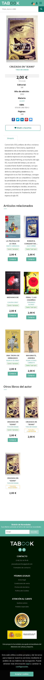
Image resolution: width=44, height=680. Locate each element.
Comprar (12, 259)
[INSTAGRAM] (24, 550)
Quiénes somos (22, 603)
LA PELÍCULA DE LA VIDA (12, 242)
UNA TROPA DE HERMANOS (12, 356)
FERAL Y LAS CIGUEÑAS (31, 298)
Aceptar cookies (22, 674)
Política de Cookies (22, 590)
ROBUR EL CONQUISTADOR (31, 242)
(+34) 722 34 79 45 (22, 560)
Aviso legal (22, 579)
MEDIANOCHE (13, 297)
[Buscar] (41, 9)
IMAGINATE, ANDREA (31, 356)
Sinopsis (10, 138)
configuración (22, 666)
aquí (28, 663)
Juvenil (22, 101)
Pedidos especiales (22, 606)
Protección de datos (22, 587)
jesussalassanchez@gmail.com (22, 564)
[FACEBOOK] (20, 550)
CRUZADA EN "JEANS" (12, 423)
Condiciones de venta (22, 583)
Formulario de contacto (22, 567)
